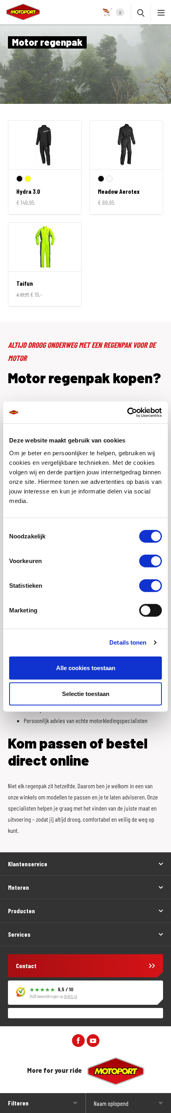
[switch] (150, 560)
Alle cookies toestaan (85, 667)
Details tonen (127, 642)
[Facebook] (78, 1039)
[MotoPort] (20, 12)
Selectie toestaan (85, 693)
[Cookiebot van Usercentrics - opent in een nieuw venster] (127, 412)
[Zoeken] (140, 12)
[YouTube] (93, 1039)
